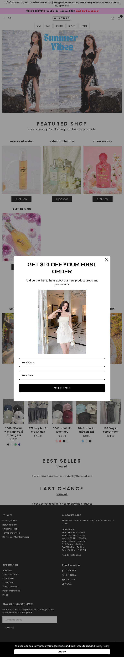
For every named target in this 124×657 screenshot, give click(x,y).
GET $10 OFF (62, 388)
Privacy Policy (101, 646)
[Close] (106, 260)
